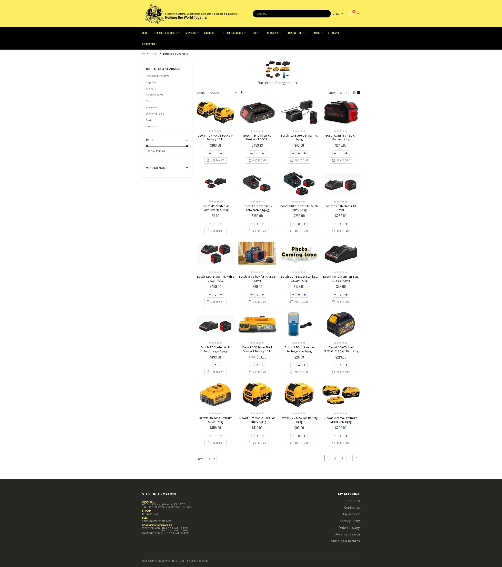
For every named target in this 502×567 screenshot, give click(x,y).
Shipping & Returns (345, 541)
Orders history (349, 527)
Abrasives (152, 107)
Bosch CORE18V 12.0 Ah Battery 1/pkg (340, 137)
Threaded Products (157, 76)
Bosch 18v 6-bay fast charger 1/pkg (257, 278)
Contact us (352, 507)
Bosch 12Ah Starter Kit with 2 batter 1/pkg (215, 278)
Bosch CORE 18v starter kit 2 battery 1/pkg (299, 278)
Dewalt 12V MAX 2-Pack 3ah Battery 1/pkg (257, 420)
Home (143, 53)
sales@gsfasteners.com (156, 521)
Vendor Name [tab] (156, 168)
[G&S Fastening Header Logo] (191, 14)
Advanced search (347, 534)
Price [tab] (150, 140)
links (336, 13)
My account (351, 514)
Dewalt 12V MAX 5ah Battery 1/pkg (299, 420)
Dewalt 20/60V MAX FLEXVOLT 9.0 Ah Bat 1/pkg (340, 349)
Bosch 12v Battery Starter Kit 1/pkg (299, 137)
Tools (154, 53)
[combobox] (292, 14)
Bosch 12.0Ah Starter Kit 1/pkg (340, 208)
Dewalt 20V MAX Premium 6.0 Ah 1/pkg (215, 420)
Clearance (152, 126)
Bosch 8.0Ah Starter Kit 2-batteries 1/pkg (299, 208)
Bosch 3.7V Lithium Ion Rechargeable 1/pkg (299, 349)
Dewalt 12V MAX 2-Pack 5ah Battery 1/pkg (215, 137)
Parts (149, 120)
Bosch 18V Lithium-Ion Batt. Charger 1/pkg (341, 278)
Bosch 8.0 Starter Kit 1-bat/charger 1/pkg (257, 208)
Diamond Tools (155, 113)
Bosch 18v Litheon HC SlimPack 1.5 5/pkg (257, 137)
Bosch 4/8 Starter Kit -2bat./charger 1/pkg (215, 208)
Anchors (151, 88)
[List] (358, 92)
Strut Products (154, 95)
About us (353, 501)
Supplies (151, 82)
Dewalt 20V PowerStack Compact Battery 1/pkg (257, 349)
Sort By (201, 92)
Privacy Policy (350, 521)
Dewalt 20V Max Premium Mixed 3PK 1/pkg (340, 420)
